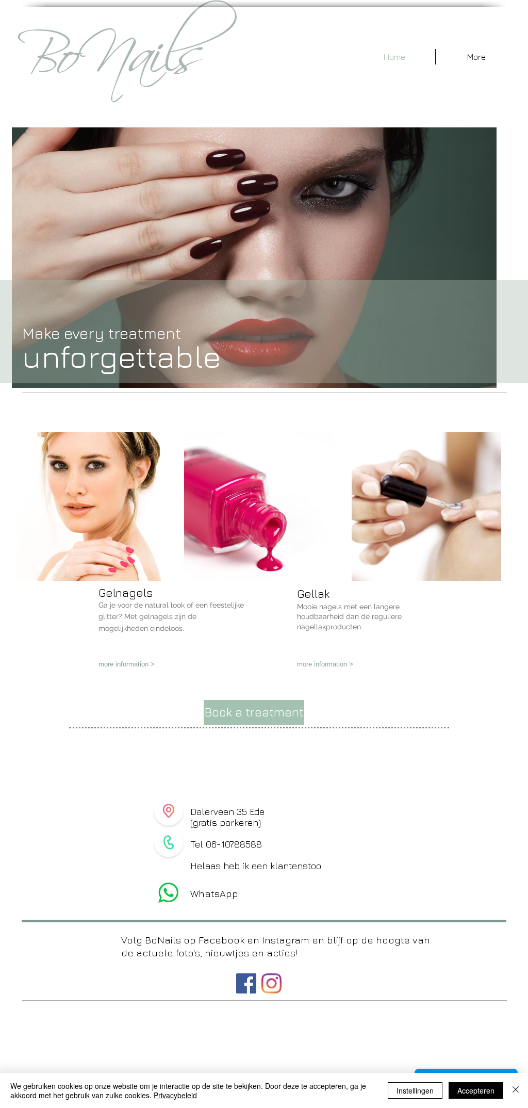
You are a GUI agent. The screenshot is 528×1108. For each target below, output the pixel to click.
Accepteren (475, 1090)
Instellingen (415, 1090)
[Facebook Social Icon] (246, 983)
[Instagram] (271, 983)
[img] (91, 506)
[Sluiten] (515, 1090)
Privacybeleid (175, 1095)
